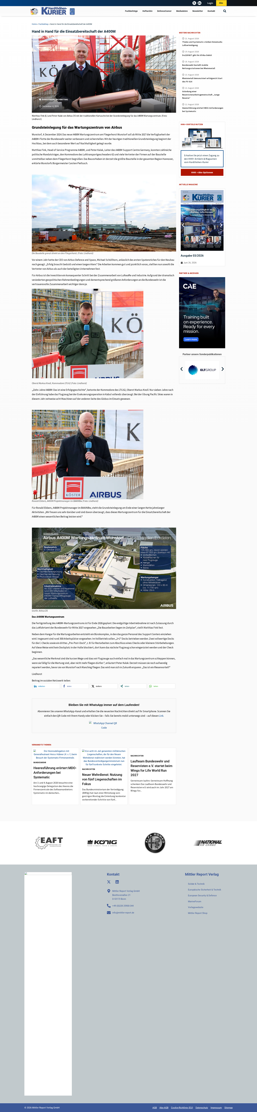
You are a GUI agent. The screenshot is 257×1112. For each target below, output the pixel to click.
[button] (224, 11)
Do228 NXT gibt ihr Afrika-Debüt (197, 55)
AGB (154, 1107)
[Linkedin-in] (199, 3)
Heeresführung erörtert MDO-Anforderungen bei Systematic (55, 772)
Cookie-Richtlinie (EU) (182, 1107)
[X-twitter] (194, 3)
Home (34, 24)
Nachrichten (88, 769)
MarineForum (194, 901)
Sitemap (228, 1107)
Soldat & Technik (196, 884)
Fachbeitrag (43, 24)
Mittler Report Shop (197, 913)
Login (210, 2)
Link (161, 715)
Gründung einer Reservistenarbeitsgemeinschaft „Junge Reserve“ (201, 94)
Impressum (216, 1107)
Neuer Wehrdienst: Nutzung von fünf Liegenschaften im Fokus (102, 779)
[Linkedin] (117, 882)
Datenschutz (202, 1107)
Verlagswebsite (195, 907)
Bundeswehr (48, 99)
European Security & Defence (202, 895)
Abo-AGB (163, 1107)
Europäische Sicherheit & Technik (204, 889)
